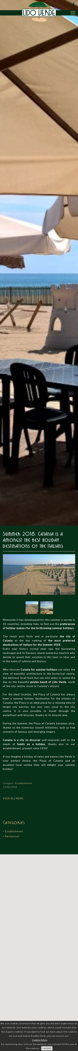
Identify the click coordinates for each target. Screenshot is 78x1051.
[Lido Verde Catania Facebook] (73, 5)
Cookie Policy (40, 1040)
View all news (13, 798)
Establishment (23, 783)
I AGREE (46, 1048)
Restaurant (12, 836)
